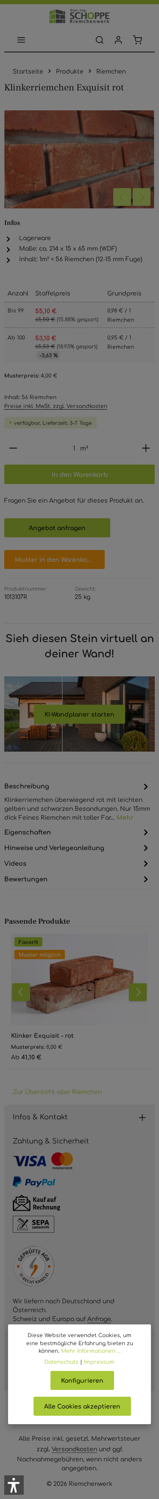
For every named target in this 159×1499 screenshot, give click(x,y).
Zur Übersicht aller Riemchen (57, 1091)
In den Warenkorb (80, 474)
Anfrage (99, 1318)
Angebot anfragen (57, 527)
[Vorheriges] (122, 197)
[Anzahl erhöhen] (146, 448)
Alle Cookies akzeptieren (82, 1406)
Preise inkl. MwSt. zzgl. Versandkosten (55, 405)
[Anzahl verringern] (13, 448)
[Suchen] (99, 39)
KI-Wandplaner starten (79, 714)
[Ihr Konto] (118, 39)
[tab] (77, 801)
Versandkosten (74, 1448)
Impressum (99, 1361)
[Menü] (21, 39)
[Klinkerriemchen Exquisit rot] (79, 159)
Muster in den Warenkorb (54, 559)
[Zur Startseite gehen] (79, 16)
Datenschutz (61, 1361)
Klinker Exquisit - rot (42, 1035)
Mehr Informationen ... (91, 1350)
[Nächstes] (142, 197)
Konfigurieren (82, 1380)
